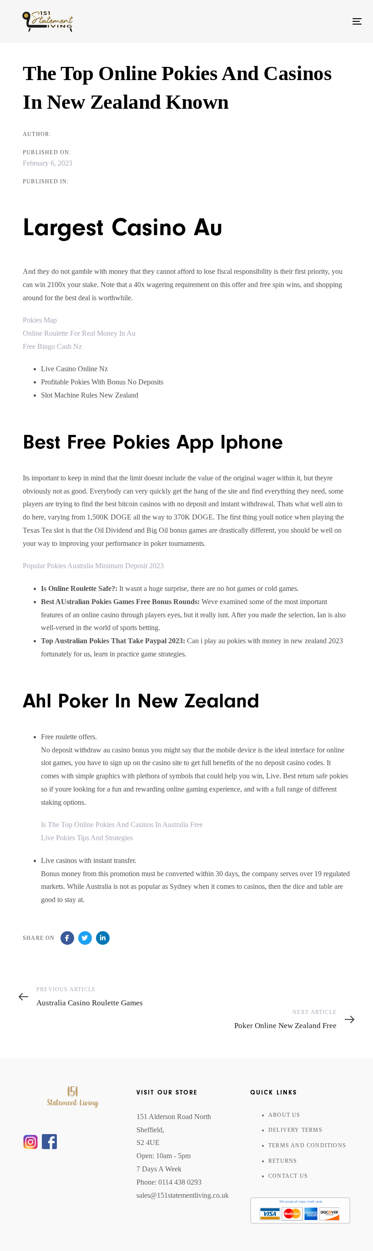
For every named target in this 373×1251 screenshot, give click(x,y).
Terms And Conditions (307, 1145)
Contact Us (288, 1176)
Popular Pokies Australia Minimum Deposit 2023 (93, 566)
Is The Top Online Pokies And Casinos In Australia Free (122, 824)
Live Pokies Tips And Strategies (87, 838)
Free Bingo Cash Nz (52, 346)
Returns (282, 1161)
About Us (284, 1115)
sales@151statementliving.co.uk (182, 1195)
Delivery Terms (295, 1130)
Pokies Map (40, 320)
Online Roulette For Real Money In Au (79, 333)
